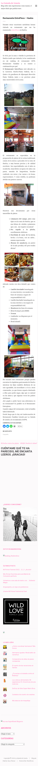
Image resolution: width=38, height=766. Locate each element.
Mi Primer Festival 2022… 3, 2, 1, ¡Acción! (17, 570)
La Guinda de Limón (10, 3)
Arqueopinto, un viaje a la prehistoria (15, 587)
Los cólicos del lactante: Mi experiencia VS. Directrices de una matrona (24, 682)
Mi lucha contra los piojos (10, 443)
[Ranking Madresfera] (11, 556)
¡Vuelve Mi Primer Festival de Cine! (15, 591)
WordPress (30, 761)
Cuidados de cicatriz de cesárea (23, 694)
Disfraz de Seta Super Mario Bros (23, 688)
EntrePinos (16, 30)
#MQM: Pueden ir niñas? (28, 443)
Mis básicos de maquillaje (21, 701)
